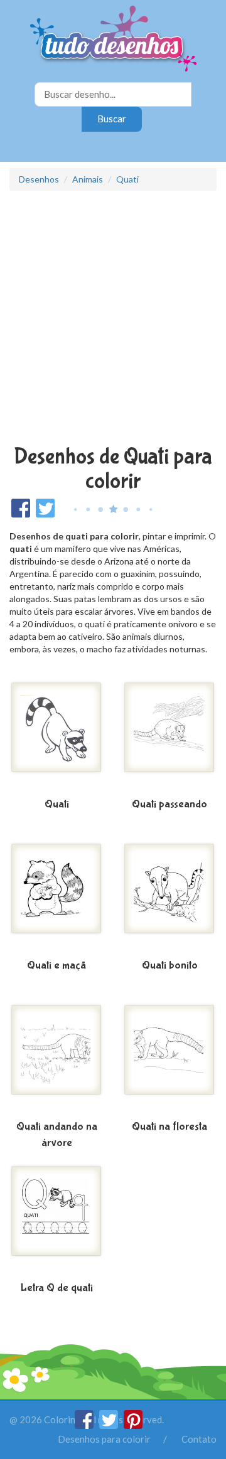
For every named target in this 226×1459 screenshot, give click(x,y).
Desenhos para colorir (104, 1439)
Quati (127, 179)
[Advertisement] (113, 319)
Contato (199, 1439)
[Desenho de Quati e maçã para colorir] (56, 898)
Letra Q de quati (57, 1288)
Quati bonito (170, 965)
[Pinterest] (133, 1425)
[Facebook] (85, 1425)
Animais (87, 179)
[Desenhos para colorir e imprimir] (113, 39)
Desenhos (39, 179)
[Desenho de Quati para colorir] (56, 737)
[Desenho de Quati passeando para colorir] (169, 737)
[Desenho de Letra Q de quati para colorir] (56, 1220)
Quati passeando (169, 804)
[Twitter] (109, 1425)
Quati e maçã (56, 965)
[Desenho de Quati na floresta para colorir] (169, 1059)
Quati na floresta (169, 1126)
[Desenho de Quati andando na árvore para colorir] (56, 1059)
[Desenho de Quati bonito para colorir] (169, 898)
